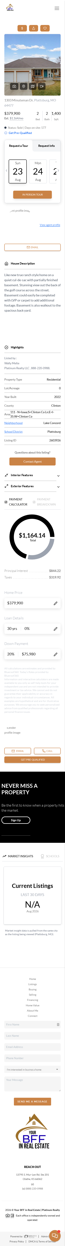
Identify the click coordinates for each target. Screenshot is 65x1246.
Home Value (32, 1005)
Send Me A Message (32, 1101)
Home (32, 978)
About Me (32, 1010)
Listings (32, 984)
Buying (32, 989)
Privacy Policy (17, 1241)
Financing (32, 1000)
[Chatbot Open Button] (55, 1236)
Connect (32, 1015)
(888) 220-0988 (34, 1188)
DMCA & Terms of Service (42, 1241)
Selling (32, 994)
